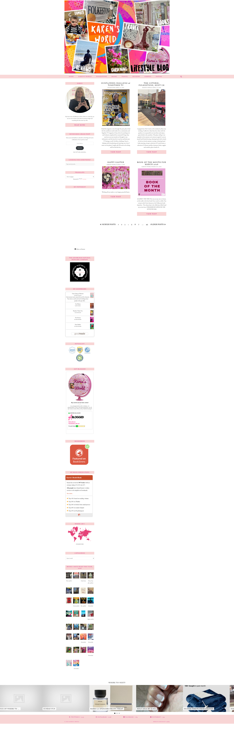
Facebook (131, 717)
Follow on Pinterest (80, 249)
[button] (69, 577)
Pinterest (158, 717)
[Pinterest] (72, 197)
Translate (84, 179)
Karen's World (74, 721)
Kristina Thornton (78, 295)
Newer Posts (109, 224)
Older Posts (157, 224)
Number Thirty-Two (78, 311)
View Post (116, 152)
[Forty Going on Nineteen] (92, 297)
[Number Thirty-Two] (92, 315)
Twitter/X (77, 717)
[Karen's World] (117, 37)
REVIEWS (136, 76)
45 (147, 224)
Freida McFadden (78, 319)
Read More (79, 125)
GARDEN (148, 76)
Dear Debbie (78, 324)
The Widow (78, 304)
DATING (159, 76)
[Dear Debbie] (92, 329)
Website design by (161, 721)
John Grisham (78, 305)
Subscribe (80, 148)
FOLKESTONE (101, 76)
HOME (71, 76)
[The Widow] (92, 308)
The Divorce (78, 317)
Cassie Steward (78, 312)
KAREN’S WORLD (85, 76)
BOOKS (114, 76)
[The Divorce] (92, 322)
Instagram (104, 717)
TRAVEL (125, 76)
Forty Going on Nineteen (78, 293)
